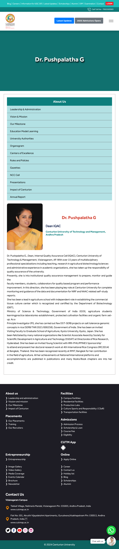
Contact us (69, 470)
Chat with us (97, 541)
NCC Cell (15, 175)
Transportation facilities (75, 412)
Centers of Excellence (22, 153)
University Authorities (22, 138)
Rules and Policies (19, 160)
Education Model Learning (24, 131)
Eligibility (68, 434)
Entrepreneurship (17, 459)
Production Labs (72, 405)
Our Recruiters (15, 427)
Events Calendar (16, 477)
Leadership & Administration (25, 109)
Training (12, 424)
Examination (90, 3)
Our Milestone (17, 123)
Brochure (13, 480)
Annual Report (17, 196)
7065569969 (108, 9)
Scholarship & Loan (73, 427)
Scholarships (64, 3)
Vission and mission (18, 401)
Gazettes (15, 167)
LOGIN (109, 3)
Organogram (17, 145)
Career (67, 466)
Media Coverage (16, 473)
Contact (100, 3)
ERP (81, 3)
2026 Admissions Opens (89, 20)
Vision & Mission (18, 116)
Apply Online (70, 459)
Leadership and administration (23, 398)
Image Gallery (15, 466)
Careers (16, 3)
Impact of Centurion (21, 189)
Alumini (74, 3)
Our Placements (16, 420)
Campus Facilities (72, 398)
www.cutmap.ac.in (20, 509)
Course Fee (69, 431)
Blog (9, 3)
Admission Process (73, 424)
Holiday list (69, 473)
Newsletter (14, 484)
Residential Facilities (73, 401)
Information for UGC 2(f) (31, 3)
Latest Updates (50, 3)
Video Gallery (15, 470)
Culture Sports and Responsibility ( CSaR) (84, 408)
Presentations (17, 182)
